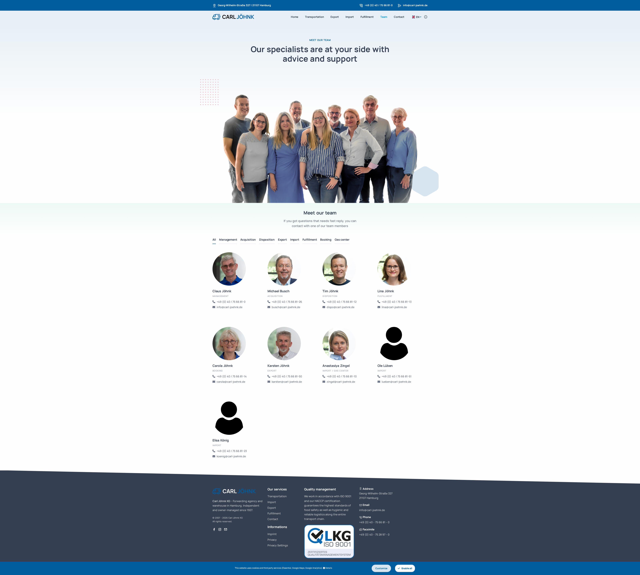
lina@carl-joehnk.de (394, 307)
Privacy (272, 540)
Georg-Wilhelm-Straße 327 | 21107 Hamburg (244, 5)
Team (383, 17)
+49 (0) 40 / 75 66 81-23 (232, 451)
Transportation (314, 17)
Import (350, 17)
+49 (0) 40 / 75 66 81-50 (287, 376)
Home (294, 17)
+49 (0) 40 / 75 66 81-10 (342, 376)
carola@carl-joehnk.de (231, 381)
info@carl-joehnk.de (415, 5)
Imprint (272, 534)
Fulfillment (367, 17)
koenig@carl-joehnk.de (231, 456)
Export (334, 17)
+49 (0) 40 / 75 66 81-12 (341, 302)
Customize (381, 568)
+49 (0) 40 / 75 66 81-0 (379, 5)
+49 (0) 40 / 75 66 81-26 (287, 302)
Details (329, 568)
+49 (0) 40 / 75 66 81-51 (397, 376)
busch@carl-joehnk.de (286, 307)
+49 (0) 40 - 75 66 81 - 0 (374, 522)
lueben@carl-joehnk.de (396, 381)
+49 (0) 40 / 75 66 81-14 (232, 376)
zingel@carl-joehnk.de (341, 381)
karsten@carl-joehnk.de (287, 381)
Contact (399, 17)
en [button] (417, 17)
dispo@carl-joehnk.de (340, 307)
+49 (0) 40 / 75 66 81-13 (397, 302)
